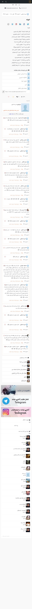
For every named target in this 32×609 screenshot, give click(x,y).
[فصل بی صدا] (28, 437)
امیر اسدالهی (14, 104)
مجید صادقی (24, 306)
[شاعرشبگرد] (28, 468)
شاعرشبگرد (23, 467)
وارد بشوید (11, 114)
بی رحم (23, 473)
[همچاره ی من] (28, 505)
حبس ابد (23, 442)
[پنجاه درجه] (28, 524)
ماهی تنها (23, 479)
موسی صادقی (24, 186)
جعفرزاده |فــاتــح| (23, 118)
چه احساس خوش (22, 74)
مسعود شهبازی (23, 265)
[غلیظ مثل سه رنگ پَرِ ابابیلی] (28, 456)
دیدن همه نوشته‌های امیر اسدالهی (11, 110)
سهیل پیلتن (24, 335)
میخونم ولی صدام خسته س (19, 448)
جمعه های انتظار (22, 88)
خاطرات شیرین (23, 77)
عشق (24, 461)
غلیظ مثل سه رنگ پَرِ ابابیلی (19, 455)
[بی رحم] (28, 474)
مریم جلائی (24, 162)
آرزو (26, 85)
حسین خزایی (24, 230)
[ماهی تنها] (28, 481)
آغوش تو (23, 516)
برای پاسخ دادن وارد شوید (15, 125)
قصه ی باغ (23, 529)
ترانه (27, 101)
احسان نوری (24, 247)
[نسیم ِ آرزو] (28, 487)
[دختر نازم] (28, 493)
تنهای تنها (24, 81)
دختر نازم (23, 492)
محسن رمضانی (23, 140)
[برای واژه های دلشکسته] (28, 499)
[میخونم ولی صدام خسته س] (28, 450)
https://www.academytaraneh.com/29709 (14, 92)
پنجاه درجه (23, 523)
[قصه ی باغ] (28, 530)
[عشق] (28, 462)
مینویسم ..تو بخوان (21, 510)
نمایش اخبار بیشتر (5, 536)
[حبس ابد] (28, 444)
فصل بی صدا (22, 436)
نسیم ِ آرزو (23, 486)
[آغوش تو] (28, 518)
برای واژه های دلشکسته (20, 498)
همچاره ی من (22, 504)
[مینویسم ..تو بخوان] (28, 511)
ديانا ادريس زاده (23, 210)
